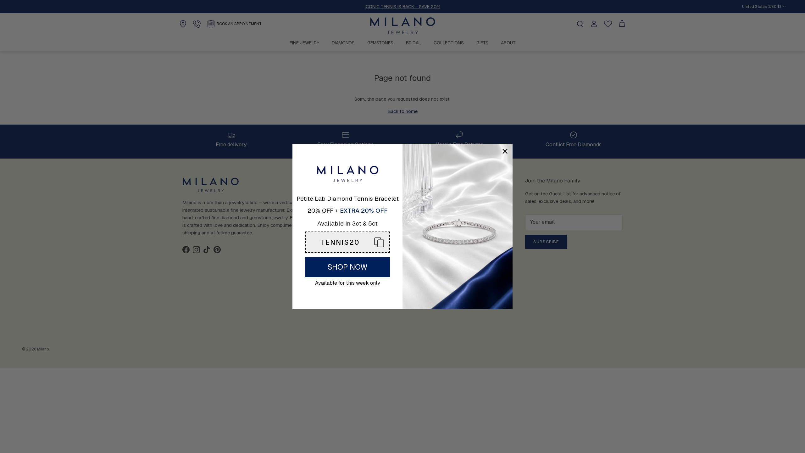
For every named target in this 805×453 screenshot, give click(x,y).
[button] (347, 242)
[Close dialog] (505, 151)
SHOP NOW (347, 267)
